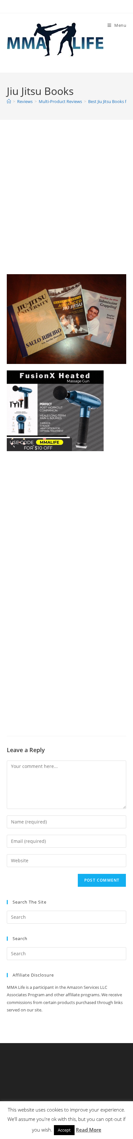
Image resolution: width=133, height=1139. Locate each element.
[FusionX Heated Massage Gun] (55, 410)
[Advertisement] (66, 205)
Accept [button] (64, 1130)
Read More (88, 1129)
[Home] (9, 101)
